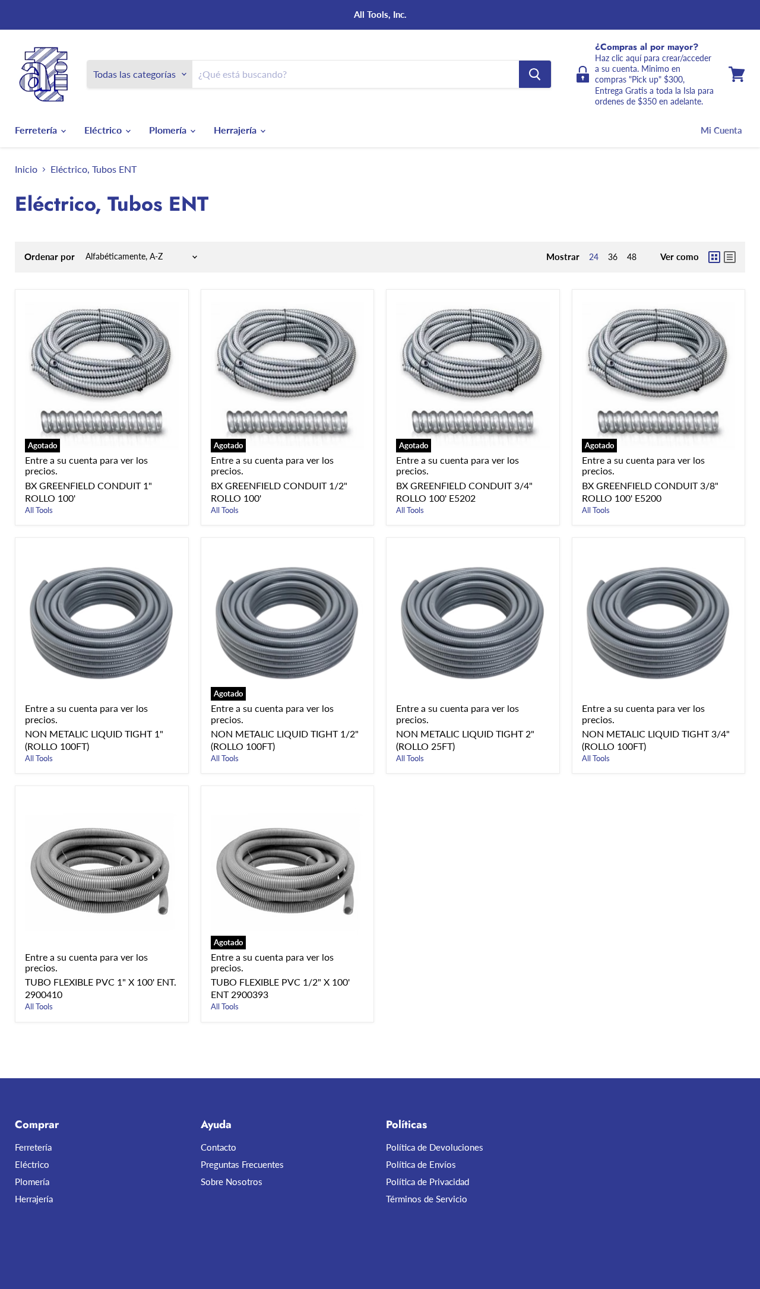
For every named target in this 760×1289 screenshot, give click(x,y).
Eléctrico (104, 129)
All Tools (39, 510)
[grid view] (714, 257)
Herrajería (236, 129)
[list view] (730, 257)
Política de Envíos (421, 1164)
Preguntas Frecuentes (242, 1164)
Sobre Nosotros (231, 1181)
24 (593, 257)
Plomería (169, 129)
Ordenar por (49, 257)
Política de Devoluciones (434, 1147)
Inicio (26, 169)
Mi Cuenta (721, 130)
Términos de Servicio (426, 1198)
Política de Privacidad (427, 1181)
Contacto (218, 1147)
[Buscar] (535, 74)
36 (613, 257)
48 (631, 257)
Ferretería (37, 129)
